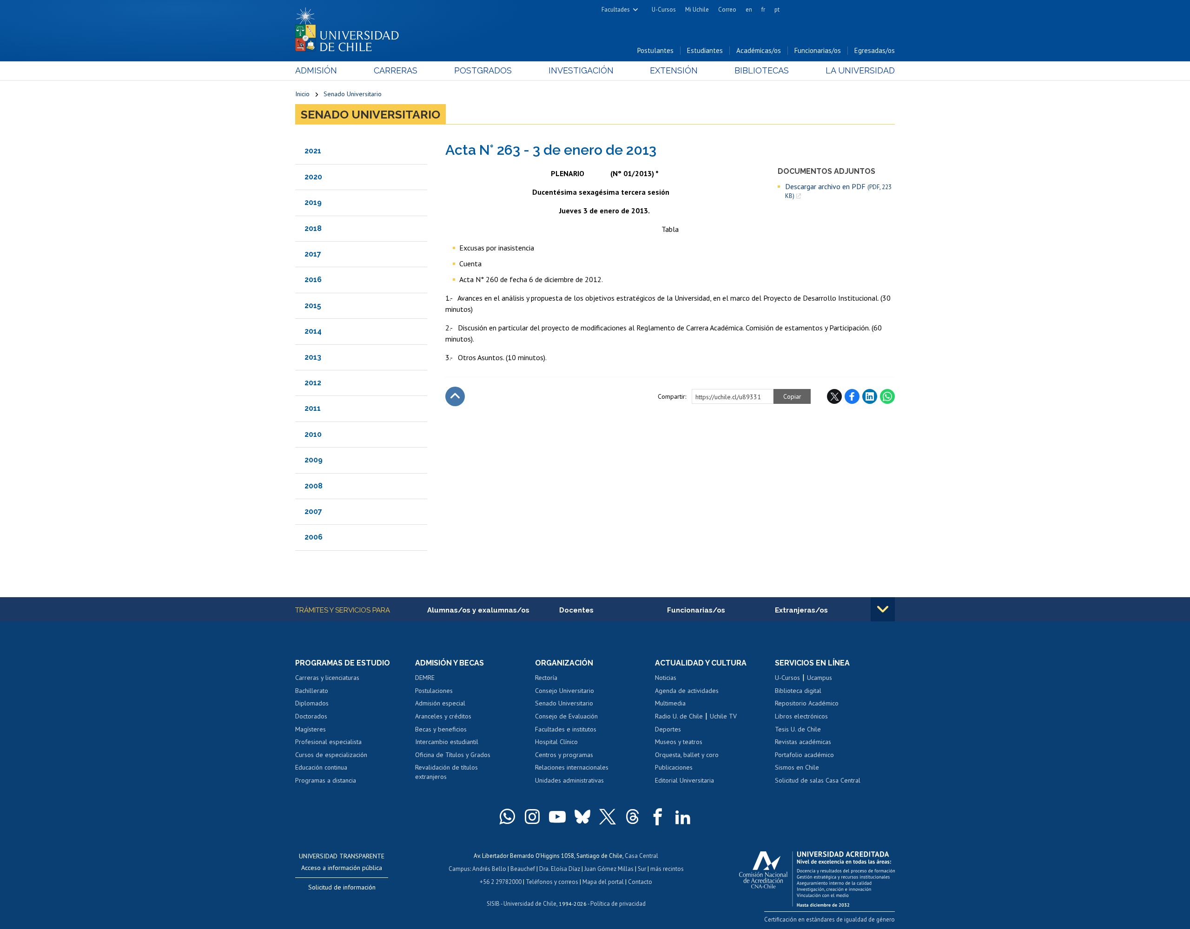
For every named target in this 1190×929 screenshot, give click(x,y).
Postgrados (483, 70)
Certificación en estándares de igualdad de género (829, 919)
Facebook (852, 396)
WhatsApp (887, 396)
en (749, 9)
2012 (312, 382)
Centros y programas (564, 755)
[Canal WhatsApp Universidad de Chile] (507, 816)
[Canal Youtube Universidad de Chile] (557, 816)
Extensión (674, 70)
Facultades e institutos (565, 729)
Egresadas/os (874, 50)
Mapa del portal (603, 882)
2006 (313, 537)
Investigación (581, 70)
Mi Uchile (697, 9)
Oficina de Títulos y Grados (452, 755)
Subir (455, 396)
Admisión (316, 70)
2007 (313, 511)
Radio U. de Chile (679, 716)
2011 (312, 408)
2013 (312, 357)
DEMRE (425, 677)
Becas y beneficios (441, 729)
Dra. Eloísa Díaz (559, 869)
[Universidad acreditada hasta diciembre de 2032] (817, 876)
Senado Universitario (353, 94)
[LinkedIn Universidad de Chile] (682, 816)
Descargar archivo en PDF (838, 191)
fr (763, 9)
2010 (313, 434)
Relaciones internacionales (571, 767)
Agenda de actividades (687, 690)
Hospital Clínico (556, 742)
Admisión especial (440, 703)
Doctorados (311, 716)
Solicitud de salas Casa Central (817, 780)
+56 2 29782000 (501, 882)
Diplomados (312, 703)
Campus (459, 869)
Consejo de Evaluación (566, 716)
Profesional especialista (328, 742)
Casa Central (641, 856)
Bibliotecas (761, 70)
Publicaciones (674, 767)
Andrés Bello (489, 869)
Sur (642, 869)
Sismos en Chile (797, 767)
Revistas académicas (803, 742)
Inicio (302, 94)
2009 (313, 459)
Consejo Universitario (564, 690)
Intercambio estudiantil (446, 742)
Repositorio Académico (807, 703)
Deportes (668, 729)
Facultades (616, 9)
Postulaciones (434, 690)
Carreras (395, 70)
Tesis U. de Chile (798, 729)
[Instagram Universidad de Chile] (532, 816)
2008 (313, 485)
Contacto (640, 882)
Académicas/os (758, 50)
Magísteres (310, 729)
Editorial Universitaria (684, 780)
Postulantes (655, 50)
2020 (313, 176)
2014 (313, 331)
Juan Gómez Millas (609, 869)
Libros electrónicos (801, 716)
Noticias (665, 677)
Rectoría (546, 677)
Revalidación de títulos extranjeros (446, 772)
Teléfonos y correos (552, 882)
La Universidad (860, 70)
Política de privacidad (618, 904)
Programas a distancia (325, 780)
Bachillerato (311, 690)
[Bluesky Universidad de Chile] (582, 816)
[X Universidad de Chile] (607, 816)
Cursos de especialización (331, 755)
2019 (313, 202)
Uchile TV (723, 716)
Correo (727, 9)
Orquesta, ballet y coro (687, 755)
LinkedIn (869, 396)
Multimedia (670, 703)
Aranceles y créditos (443, 716)
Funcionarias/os (817, 50)
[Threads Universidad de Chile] (632, 816)
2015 (312, 305)
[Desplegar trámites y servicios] (883, 609)
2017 (312, 254)
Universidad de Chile (529, 904)
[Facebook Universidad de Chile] (657, 816)
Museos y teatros (678, 742)
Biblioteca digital (798, 690)
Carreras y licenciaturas (327, 677)
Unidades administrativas (569, 780)
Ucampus (819, 677)
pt (777, 9)
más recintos (667, 869)
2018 (313, 228)
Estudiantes (705, 50)
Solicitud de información (342, 887)
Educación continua (321, 767)
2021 (312, 150)
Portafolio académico (804, 755)
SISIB (493, 904)
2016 (313, 279)
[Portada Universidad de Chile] (350, 27)
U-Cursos (664, 9)
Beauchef (522, 869)
